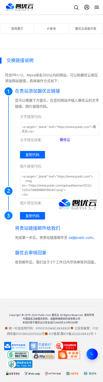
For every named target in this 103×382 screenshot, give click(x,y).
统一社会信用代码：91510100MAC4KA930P (39, 328)
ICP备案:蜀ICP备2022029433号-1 (72, 334)
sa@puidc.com (80, 237)
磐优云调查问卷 (85, 29)
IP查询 (51, 29)
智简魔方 (17, 29)
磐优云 (65, 139)
